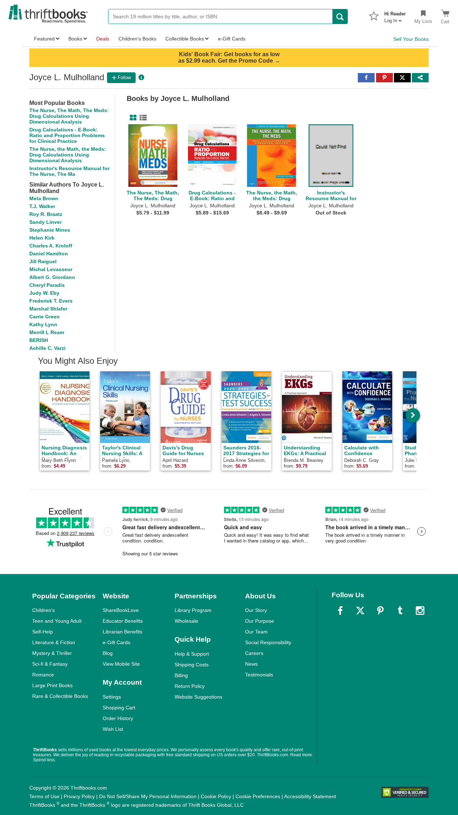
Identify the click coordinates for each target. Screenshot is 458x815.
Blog (108, 653)
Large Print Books (52, 685)
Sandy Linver (45, 222)
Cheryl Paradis (47, 285)
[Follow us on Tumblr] (400, 610)
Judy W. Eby (44, 293)
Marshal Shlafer (48, 309)
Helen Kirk (41, 238)
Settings (112, 697)
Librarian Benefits (122, 632)
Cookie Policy (216, 796)
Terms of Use (44, 796)
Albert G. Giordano (52, 277)
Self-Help (42, 632)
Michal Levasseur (50, 269)
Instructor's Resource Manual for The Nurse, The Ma (69, 171)
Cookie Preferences (257, 796)
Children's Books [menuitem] (137, 39)
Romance (43, 674)
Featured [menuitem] (44, 39)
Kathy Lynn (43, 324)
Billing (181, 675)
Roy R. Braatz (45, 214)
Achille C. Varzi (47, 348)
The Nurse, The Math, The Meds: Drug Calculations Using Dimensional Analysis (69, 116)
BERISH (38, 340)
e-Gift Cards (116, 642)
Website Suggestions (198, 697)
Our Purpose (259, 621)
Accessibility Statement (310, 796)
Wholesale (186, 621)
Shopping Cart (119, 707)
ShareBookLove (121, 610)
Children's (43, 610)
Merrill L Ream (46, 332)
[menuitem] (395, 15)
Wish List (113, 729)
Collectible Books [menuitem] (184, 39)
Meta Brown (43, 198)
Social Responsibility (268, 642)
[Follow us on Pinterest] (380, 610)
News (251, 664)
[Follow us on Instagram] (420, 610)
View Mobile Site (121, 664)
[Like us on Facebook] (340, 610)
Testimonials (259, 674)
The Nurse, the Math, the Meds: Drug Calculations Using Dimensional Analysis (67, 154)
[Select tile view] (142, 117)
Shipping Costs (192, 664)
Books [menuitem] (75, 39)
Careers (254, 653)
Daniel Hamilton (48, 253)
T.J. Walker (42, 206)
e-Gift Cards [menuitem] (231, 39)
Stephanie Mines (49, 230)
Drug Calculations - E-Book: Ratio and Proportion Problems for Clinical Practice (67, 135)
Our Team (256, 632)
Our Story (256, 610)
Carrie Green (44, 316)
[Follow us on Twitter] (360, 610)
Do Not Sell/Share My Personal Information (147, 796)
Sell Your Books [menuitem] (411, 39)
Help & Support (192, 654)
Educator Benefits (123, 621)
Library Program (193, 610)
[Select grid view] (132, 117)
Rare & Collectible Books (60, 696)
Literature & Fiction (53, 642)
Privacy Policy (79, 796)
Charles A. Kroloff (50, 246)
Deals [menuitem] (102, 39)
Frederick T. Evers (51, 301)
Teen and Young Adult (57, 621)
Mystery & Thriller (52, 653)
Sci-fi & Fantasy (50, 664)
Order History (118, 718)
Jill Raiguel (43, 261)
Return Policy (190, 686)
